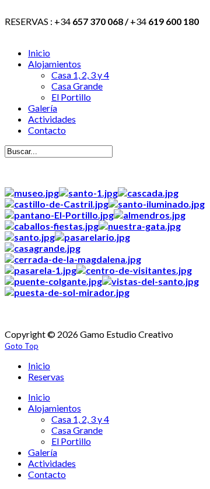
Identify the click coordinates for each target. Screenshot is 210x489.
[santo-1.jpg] (88, 192)
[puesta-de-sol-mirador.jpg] (67, 292)
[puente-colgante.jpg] (53, 281)
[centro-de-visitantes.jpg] (134, 270)
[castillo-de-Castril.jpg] (56, 203)
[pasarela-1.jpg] (40, 270)
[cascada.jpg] (148, 192)
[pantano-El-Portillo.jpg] (59, 214)
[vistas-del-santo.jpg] (150, 281)
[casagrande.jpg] (42, 248)
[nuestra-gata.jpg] (140, 225)
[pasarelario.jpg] (92, 236)
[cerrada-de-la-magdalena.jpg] (73, 259)
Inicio (39, 365)
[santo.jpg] (30, 236)
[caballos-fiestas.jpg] (52, 225)
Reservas (46, 376)
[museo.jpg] (32, 192)
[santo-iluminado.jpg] (156, 203)
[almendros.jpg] (150, 214)
